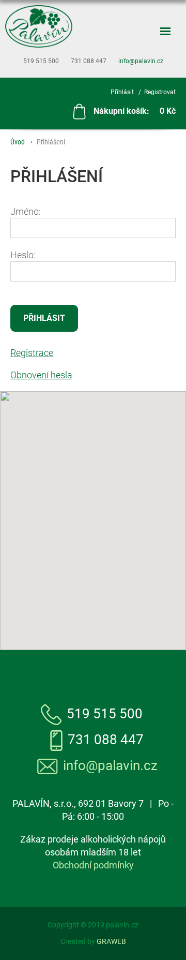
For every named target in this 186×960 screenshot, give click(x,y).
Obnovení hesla (41, 375)
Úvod (17, 142)
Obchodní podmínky (93, 865)
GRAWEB (111, 941)
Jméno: (25, 211)
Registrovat (160, 92)
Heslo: (23, 254)
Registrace (31, 352)
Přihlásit (122, 92)
